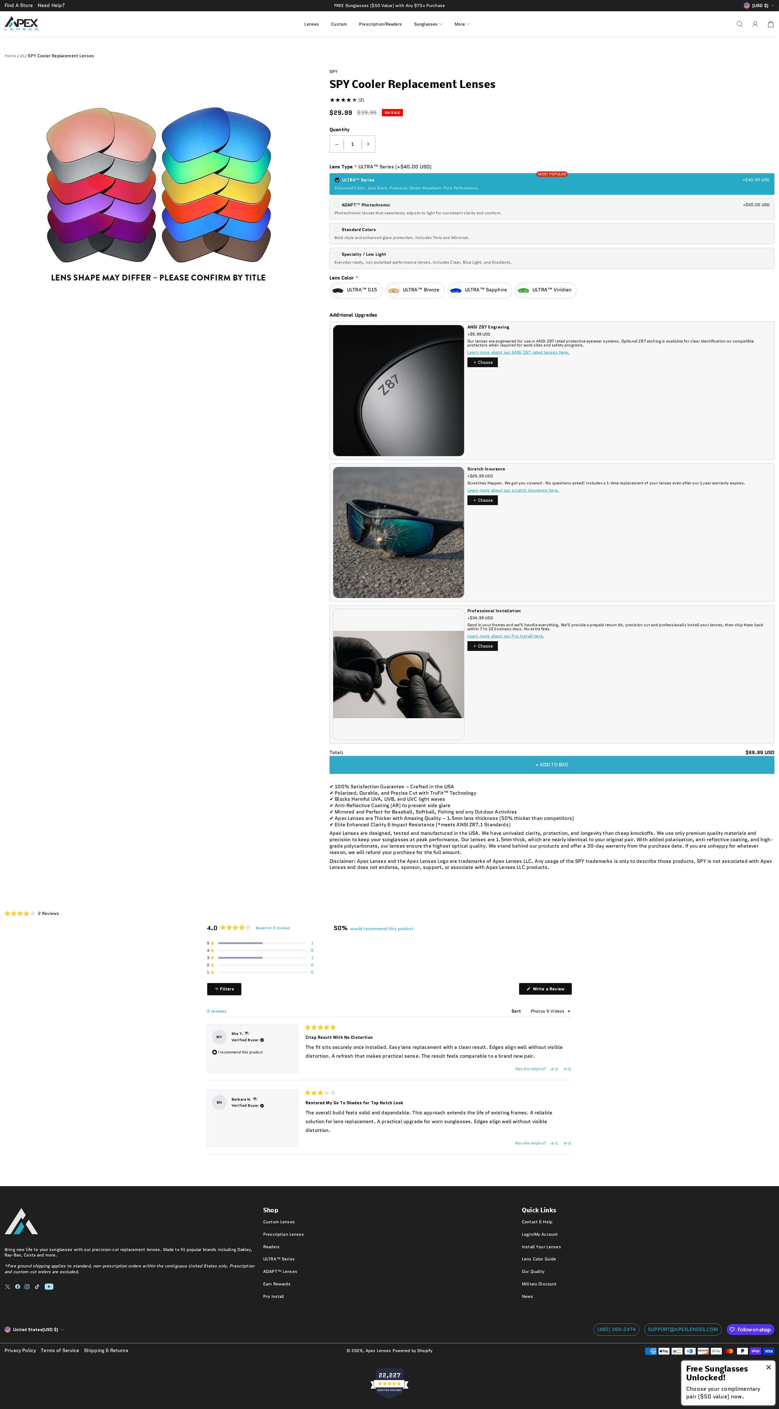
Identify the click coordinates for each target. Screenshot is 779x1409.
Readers (271, 1247)
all (22, 56)
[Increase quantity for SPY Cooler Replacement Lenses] (368, 144)
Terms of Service (60, 1351)
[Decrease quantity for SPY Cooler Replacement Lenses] (336, 144)
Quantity (340, 130)
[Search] (739, 24)
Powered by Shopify (413, 1351)
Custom (339, 24)
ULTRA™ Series (279, 1259)
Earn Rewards (277, 1284)
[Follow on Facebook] (17, 1287)
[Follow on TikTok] (37, 1287)
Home (10, 56)
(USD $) (35, 1329)
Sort (517, 1011)
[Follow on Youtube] (49, 1287)
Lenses (311, 24)
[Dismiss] (769, 1367)
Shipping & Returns (106, 1351)
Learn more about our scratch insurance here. (513, 490)
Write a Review (552, 990)
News (527, 1296)
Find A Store (19, 5)
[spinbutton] (353, 144)
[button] (428, 24)
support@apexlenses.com (683, 1329)
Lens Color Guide (539, 1259)
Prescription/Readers (380, 24)
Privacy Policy (20, 1351)
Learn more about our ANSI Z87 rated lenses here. (518, 352)
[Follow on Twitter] (8, 1287)
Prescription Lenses (283, 1234)
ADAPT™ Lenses (280, 1271)
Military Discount (539, 1284)
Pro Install (273, 1296)
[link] (728, 1383)
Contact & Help (537, 1222)
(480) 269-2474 (616, 1329)
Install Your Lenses (541, 1247)
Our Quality (533, 1271)
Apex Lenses (378, 1351)
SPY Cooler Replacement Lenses (61, 56)
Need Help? (51, 5)
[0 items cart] (770, 24)
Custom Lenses (279, 1222)
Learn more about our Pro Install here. (505, 636)
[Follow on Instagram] (27, 1287)
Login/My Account (540, 1234)
